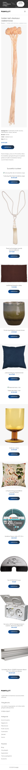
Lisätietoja (7, 147)
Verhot (3, 737)
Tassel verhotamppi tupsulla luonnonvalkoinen (14, 249)
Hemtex (15, 132)
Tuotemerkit (11, 130)
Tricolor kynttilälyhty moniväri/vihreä (14, 330)
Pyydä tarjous (20, 3)
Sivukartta (4, 759)
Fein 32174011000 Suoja (14, 580)
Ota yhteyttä (4, 750)
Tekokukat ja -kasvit (6, 132)
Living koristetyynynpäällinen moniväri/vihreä (14, 491)
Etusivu (3, 23)
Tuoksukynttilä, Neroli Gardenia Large (14, 176)
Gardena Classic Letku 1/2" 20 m (14, 536)
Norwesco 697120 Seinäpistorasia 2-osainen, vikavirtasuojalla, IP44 (14, 624)
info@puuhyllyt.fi (5, 711)
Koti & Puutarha (5, 720)
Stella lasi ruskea (14, 448)
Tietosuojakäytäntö (6, 756)
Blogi (2, 747)
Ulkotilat (3, 734)
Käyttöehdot (4, 753)
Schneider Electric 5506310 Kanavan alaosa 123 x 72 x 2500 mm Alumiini (14, 670)
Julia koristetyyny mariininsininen (14, 373)
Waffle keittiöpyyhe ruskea (14, 285)
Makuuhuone (4, 726)
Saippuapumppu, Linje (14, 390)
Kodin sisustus (19, 130)
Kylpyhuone (4, 723)
